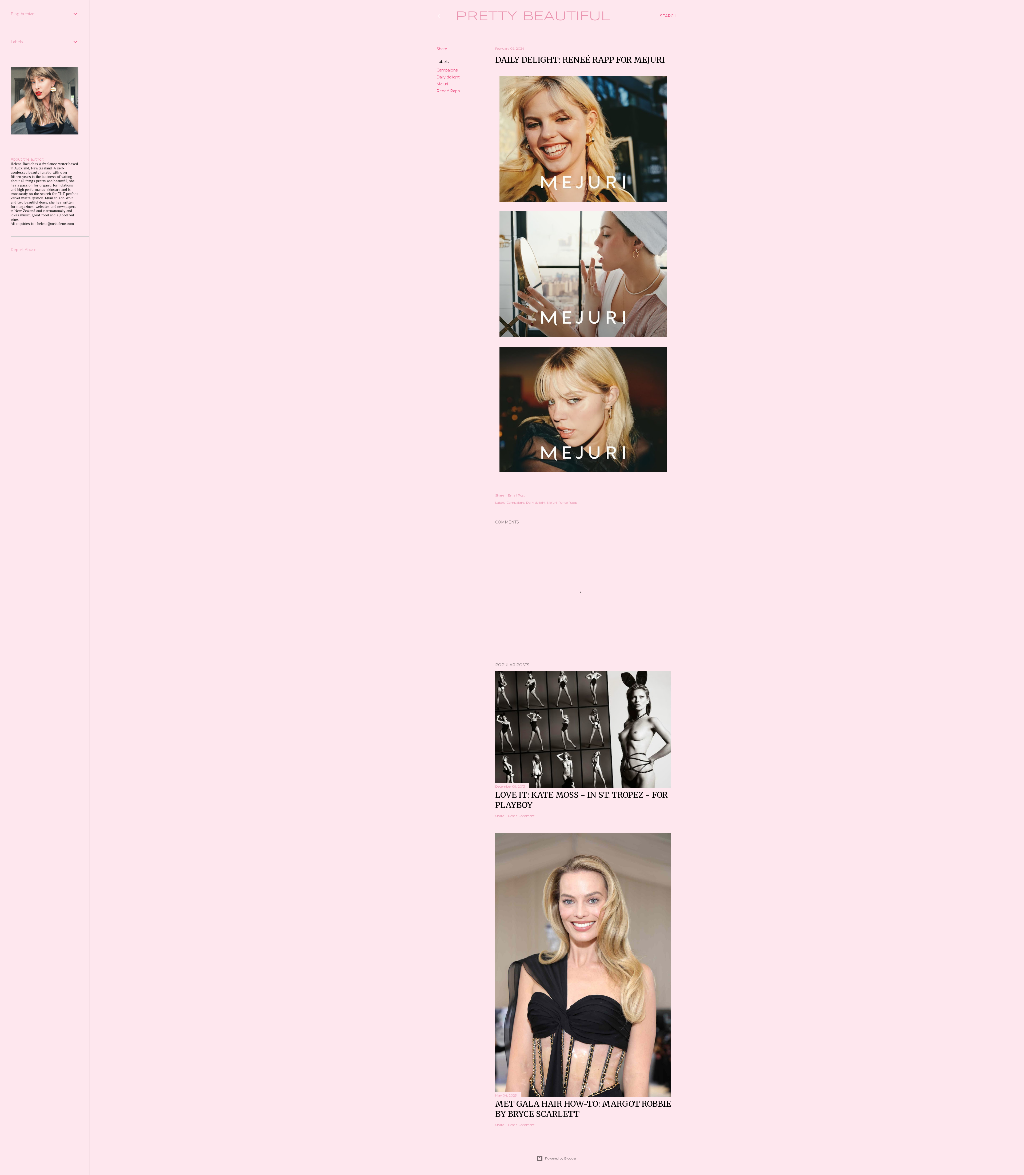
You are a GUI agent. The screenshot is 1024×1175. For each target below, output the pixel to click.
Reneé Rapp (448, 91)
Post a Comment (521, 816)
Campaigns (447, 70)
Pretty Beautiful (533, 16)
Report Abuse (24, 249)
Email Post (516, 495)
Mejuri (442, 84)
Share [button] (442, 48)
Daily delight (448, 77)
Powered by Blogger (561, 1158)
